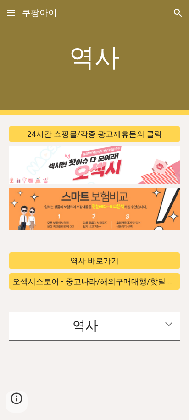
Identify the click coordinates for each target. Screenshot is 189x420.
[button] (11, 12)
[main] (94, 57)
